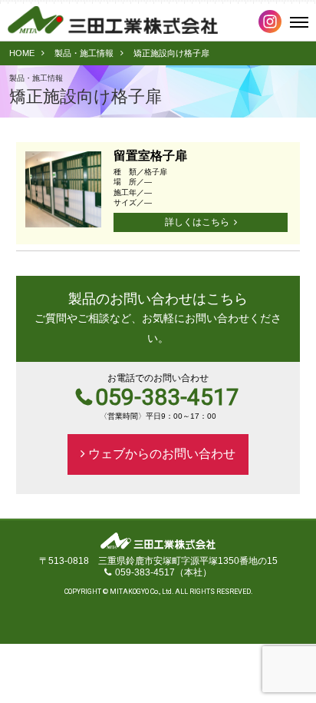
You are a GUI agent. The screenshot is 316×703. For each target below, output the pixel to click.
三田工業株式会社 (113, 20)
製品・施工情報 (84, 53)
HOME (22, 53)
